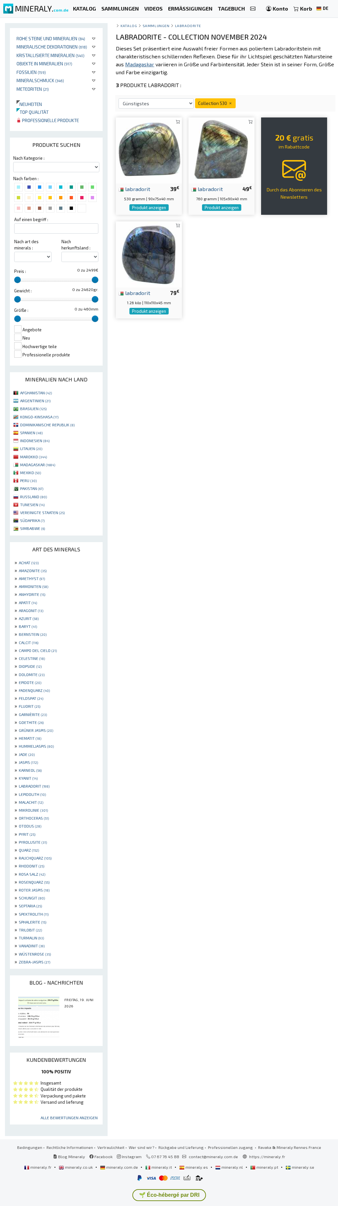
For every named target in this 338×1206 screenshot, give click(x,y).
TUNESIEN (32, 504)
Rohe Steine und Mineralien (51, 38)
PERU (28, 480)
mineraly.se (302, 1167)
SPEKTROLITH (34, 914)
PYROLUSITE (33, 842)
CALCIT (28, 642)
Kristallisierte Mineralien (50, 55)
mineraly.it (162, 1167)
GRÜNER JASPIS (36, 730)
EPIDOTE (30, 682)
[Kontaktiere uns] (253, 9)
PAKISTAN (31, 488)
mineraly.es (197, 1167)
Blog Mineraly (71, 1156)
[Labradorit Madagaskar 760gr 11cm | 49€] (221, 150)
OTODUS (30, 826)
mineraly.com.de (122, 1167)
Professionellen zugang (231, 1147)
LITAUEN (31, 448)
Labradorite (188, 25)
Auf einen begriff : (31, 219)
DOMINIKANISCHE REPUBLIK (47, 424)
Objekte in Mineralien (44, 63)
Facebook (103, 1156)
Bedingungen (29, 1147)
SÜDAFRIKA (32, 520)
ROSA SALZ (32, 874)
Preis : (20, 271)
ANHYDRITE (32, 594)
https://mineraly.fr (267, 1156)
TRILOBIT (30, 930)
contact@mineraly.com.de (213, 1156)
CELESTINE (32, 658)
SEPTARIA (30, 905)
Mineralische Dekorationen (52, 46)
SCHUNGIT (32, 898)
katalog (128, 25)
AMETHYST (32, 578)
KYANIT (28, 778)
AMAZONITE (33, 570)
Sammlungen (156, 25)
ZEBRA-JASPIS (34, 962)
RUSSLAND (33, 496)
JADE (27, 754)
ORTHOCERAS (34, 818)
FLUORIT (29, 706)
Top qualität (33, 112)
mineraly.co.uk (79, 1167)
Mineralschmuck (40, 80)
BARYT (28, 626)
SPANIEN (31, 432)
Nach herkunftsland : (75, 244)
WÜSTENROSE (35, 954)
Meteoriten (33, 89)
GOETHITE (31, 722)
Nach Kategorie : (29, 158)
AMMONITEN (33, 586)
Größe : (21, 310)
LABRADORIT (34, 786)
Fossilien (31, 72)
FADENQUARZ (34, 690)
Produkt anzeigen (149, 207)
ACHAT (29, 562)
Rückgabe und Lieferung (181, 1147)
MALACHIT (31, 802)
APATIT (28, 602)
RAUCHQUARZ (35, 858)
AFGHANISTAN (36, 392)
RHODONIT (31, 866)
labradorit (137, 188)
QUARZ (29, 850)
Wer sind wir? (141, 1147)
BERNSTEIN (33, 634)
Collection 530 (213, 103)
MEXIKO (30, 472)
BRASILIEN (33, 408)
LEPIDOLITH (32, 794)
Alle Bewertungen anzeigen (69, 1117)
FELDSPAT (31, 698)
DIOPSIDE (30, 666)
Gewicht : (23, 290)
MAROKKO (33, 456)
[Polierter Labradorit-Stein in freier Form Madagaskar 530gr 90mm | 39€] (149, 150)
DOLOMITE (32, 674)
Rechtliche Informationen (70, 1147)
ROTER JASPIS (34, 890)
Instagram (131, 1156)
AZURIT (29, 618)
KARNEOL (30, 770)
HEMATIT (30, 738)
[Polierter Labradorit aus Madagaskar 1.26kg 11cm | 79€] (149, 253)
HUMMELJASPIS (36, 746)
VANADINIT (32, 945)
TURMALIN (31, 937)
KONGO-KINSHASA (39, 416)
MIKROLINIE (33, 810)
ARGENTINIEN (35, 400)
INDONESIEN (35, 440)
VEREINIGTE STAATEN (42, 512)
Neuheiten (29, 104)
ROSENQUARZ (34, 882)
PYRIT (27, 834)
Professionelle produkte (50, 120)
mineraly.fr (40, 1167)
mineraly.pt (267, 1167)
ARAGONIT (31, 610)
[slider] (17, 280)
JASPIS (28, 762)
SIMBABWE (32, 528)
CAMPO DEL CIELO (38, 650)
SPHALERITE (32, 922)
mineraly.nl (232, 1167)
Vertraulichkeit (110, 1147)
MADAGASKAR (37, 464)
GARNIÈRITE (33, 714)
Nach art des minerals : (26, 244)
